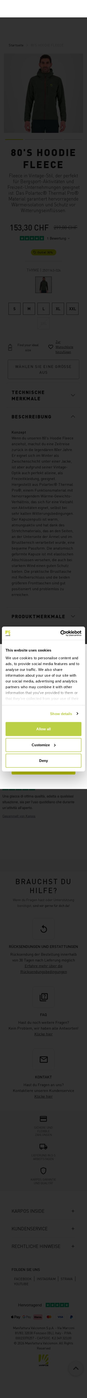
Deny (43, 761)
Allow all (43, 729)
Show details (61, 713)
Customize (41, 745)
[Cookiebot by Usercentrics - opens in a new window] (61, 633)
